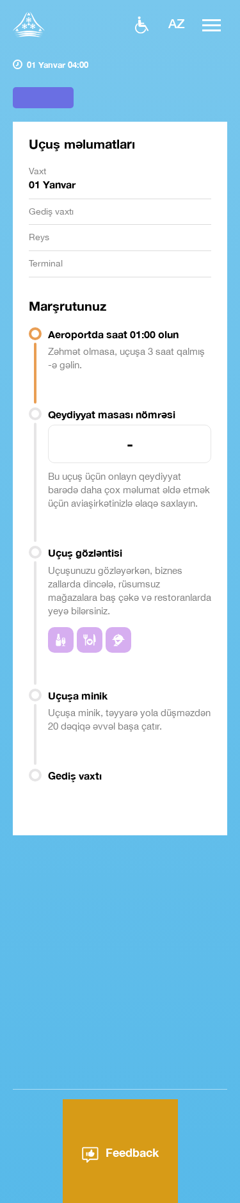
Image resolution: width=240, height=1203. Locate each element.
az (176, 23)
